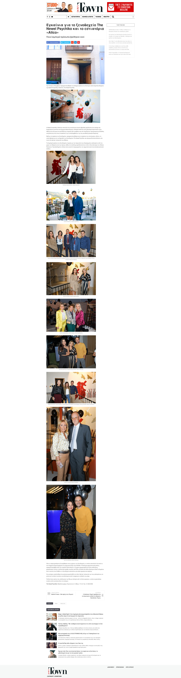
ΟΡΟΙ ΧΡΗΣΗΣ (130, 667)
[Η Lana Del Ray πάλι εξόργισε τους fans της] (51, 645)
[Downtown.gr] (90, 7)
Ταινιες (98, 17)
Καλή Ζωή (62, 603)
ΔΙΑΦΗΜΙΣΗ (110, 667)
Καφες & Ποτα (87, 17)
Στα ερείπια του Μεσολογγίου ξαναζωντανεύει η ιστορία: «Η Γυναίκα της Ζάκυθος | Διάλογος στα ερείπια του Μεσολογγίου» (120, 36)
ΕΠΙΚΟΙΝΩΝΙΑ (120, 667)
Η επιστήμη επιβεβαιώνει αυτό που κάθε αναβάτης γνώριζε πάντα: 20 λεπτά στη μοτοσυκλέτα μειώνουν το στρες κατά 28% (119, 47)
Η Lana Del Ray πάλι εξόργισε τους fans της (70, 643)
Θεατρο (106, 17)
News (56, 603)
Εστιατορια (75, 17)
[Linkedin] (75, 42)
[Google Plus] (72, 42)
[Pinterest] (78, 42)
